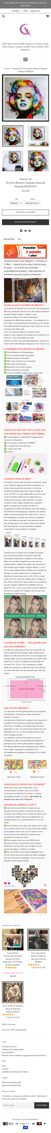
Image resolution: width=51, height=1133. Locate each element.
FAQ (19, 239)
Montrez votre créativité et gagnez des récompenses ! (24, 1055)
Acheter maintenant (26, 222)
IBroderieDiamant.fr (32, 1119)
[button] (11, 968)
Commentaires (8, 1052)
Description (9, 239)
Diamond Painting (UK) (11, 1082)
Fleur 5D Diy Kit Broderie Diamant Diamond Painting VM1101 (12, 1009)
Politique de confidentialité (13, 1049)
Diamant (32, 199)
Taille (16, 199)
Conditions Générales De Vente (15, 1072)
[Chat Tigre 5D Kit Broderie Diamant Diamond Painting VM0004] (38, 939)
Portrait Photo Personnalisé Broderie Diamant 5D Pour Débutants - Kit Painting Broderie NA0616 (12, 959)
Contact (5, 1069)
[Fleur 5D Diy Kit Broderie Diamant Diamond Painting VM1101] (13, 992)
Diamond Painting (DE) (11, 1085)
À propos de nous (9, 1046)
